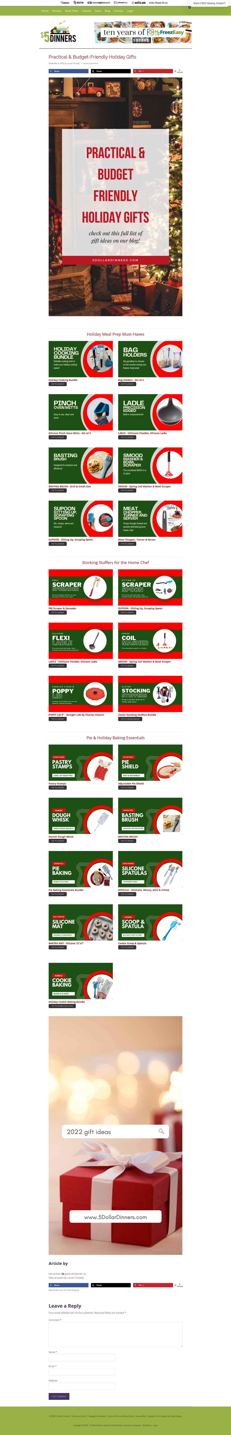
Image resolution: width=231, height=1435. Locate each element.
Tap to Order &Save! (130, 719)
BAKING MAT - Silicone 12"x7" (66, 943)
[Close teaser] (189, 7)
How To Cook (64, 1290)
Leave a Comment (90, 63)
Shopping (75, 1290)
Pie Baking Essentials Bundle (66, 890)
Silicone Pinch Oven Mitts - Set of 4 (70, 433)
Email (53, 1366)
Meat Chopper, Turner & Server (137, 539)
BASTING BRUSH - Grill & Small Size (70, 486)
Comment (55, 1320)
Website (53, 1380)
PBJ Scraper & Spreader (62, 608)
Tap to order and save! (62, 1006)
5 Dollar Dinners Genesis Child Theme (105, 1425)
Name (53, 1352)
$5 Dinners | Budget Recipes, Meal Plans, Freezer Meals (59, 32)
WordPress (147, 1425)
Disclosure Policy (79, 1416)
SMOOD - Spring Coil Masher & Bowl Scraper (144, 486)
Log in (155, 1425)
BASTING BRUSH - (128, 836)
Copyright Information (97, 1416)
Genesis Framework (132, 1425)
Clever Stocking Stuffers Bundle (137, 714)
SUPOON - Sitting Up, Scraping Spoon (71, 539)
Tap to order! (57, 384)
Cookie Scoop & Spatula (132, 943)
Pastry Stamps (57, 783)
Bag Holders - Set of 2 (131, 380)
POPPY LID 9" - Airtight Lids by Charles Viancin (76, 714)
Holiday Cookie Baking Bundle (67, 1001)
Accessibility (141, 1416)
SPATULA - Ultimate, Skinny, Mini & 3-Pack (143, 890)
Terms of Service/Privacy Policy (121, 1416)
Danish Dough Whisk (61, 836)
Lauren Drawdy (75, 1277)
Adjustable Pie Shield (131, 783)
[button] (209, 3)
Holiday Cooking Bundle (63, 380)
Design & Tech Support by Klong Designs (165, 1416)
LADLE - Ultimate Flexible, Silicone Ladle (142, 433)
